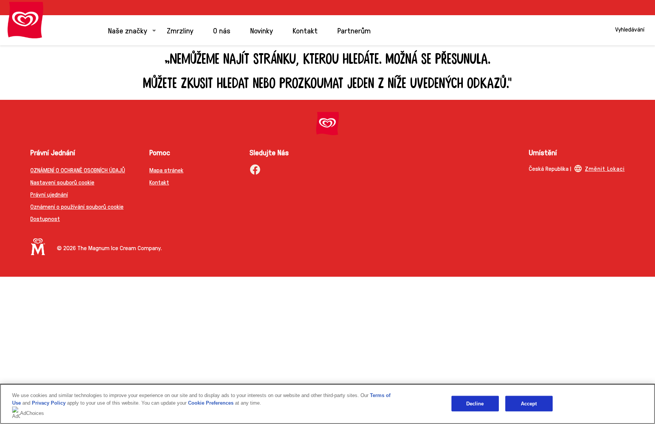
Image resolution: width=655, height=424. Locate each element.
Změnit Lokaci (605, 168)
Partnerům (354, 30)
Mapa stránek (166, 170)
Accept (529, 403)
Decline (475, 403)
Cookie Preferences (210, 403)
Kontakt (305, 30)
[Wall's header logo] (25, 20)
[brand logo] (327, 123)
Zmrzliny (180, 30)
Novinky (261, 30)
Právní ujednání (49, 194)
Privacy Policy (49, 403)
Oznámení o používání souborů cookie (77, 206)
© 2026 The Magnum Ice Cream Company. (109, 248)
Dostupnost (45, 218)
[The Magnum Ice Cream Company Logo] (37, 246)
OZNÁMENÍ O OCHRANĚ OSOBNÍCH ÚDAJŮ (77, 170)
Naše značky (127, 30)
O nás (221, 30)
